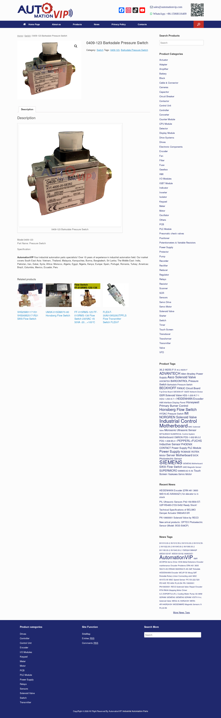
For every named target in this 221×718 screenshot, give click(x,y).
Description (27, 109)
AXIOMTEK (164, 381)
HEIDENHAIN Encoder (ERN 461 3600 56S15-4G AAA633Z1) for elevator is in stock (178, 494)
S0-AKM (198, 593)
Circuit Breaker (166, 96)
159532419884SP (189, 550)
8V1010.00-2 (164, 543)
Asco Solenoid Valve (181, 377)
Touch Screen (166, 329)
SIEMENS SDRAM (183, 597)
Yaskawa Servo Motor (180, 474)
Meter (162, 206)
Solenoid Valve (166, 311)
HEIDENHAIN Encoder (189, 398)
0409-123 (114, 50)
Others (162, 219)
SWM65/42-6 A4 (185, 470)
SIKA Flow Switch (170, 467)
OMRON (178, 437)
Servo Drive (165, 302)
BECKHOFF (167, 388)
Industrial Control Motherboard (178, 423)
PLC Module (165, 229)
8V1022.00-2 (166, 546)
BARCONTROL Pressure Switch (178, 382)
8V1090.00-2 (189, 546)
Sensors (163, 297)
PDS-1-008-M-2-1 (168, 440)
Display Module (167, 132)
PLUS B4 (178, 583)
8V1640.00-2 (176, 550)
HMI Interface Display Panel (172, 402)
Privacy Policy (119, 24)
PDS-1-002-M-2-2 (192, 437)
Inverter (163, 192)
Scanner (163, 288)
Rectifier (163, 265)
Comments (90, 643)
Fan (161, 155)
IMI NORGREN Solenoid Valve (178, 415)
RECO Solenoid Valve (180, 586)
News (96, 24)
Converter (164, 114)
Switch (28, 35)
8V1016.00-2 (187, 543)
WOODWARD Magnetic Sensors (186, 604)
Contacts (142, 24)
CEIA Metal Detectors (187, 562)
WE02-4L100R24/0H (180, 601)
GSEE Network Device (193, 391)
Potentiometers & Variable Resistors (177, 242)
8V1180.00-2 (164, 550)
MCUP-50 (183, 572)
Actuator (163, 59)
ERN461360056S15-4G (178, 569)
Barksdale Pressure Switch (134, 50)
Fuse (161, 165)
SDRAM (162, 597)
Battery (163, 73)
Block (162, 78)
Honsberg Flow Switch (178, 409)
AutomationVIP (176, 557)
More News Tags (181, 612)
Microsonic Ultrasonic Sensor (180, 430)
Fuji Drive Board (166, 391)
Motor (162, 210)
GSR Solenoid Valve (170, 395)
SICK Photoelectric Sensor (178, 456)
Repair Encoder (195, 586)
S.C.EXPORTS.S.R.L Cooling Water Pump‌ (177, 593)
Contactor (164, 101)
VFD (161, 352)
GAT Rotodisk (194, 569)
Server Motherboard (179, 455)
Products (77, 24)
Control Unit (165, 105)
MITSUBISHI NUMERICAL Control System (177, 434)
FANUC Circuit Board (188, 388)
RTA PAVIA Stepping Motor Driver (173, 590)
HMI (161, 174)
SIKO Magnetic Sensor (192, 467)
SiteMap (86, 633)
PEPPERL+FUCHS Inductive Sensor (180, 442)
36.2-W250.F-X (167, 369)
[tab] (27, 109)
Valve (162, 347)
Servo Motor (165, 306)
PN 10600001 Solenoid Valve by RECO (179, 517)
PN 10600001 (188, 583)
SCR (161, 293)
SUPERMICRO (168, 470)
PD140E (162, 583)
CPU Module (165, 123)
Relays (162, 279)
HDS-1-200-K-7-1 (190, 395)
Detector (163, 128)
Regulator (164, 274)
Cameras (163, 87)
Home (20, 35)
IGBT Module (166, 183)
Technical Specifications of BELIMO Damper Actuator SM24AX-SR (177, 511)
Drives (162, 142)
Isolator (163, 196)
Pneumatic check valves (171, 233)
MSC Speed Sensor (177, 579)
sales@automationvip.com (167, 7)
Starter (162, 315)
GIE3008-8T (178, 391)
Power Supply (166, 247)
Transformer (165, 338)
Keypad (163, 201)
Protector (164, 251)
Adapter (163, 64)
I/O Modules (165, 178)
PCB (161, 224)
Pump (162, 256)
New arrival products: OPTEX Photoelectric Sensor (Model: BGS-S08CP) (181, 523)
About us (56, 24)
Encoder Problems (178, 565)
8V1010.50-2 (176, 543)
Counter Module (167, 119)
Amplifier (163, 69)
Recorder (163, 260)
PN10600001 (164, 586)
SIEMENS (170, 462)
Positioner (164, 238)
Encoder (163, 151)
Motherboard (166, 437)
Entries (88, 638)
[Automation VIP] (45, 10)
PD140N (170, 583)
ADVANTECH (169, 373)
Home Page (34, 24)
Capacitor (164, 91)
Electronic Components (171, 146)
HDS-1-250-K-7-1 (167, 398)
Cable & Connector (168, 82)
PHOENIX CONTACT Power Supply (175, 446)
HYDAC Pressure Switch (171, 413)
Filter (161, 160)
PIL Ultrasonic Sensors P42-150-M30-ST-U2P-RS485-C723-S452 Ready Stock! (180, 503)
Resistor (163, 283)
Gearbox (163, 169)
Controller (164, 110)
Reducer (163, 270)
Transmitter (165, 343)
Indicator (163, 187)
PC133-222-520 (192, 579)
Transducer (164, 334)
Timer (162, 324)
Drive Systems (166, 137)
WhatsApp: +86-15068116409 (169, 13)
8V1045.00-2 (177, 546)
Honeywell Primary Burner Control (179, 404)
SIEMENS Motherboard (193, 463)
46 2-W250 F (182, 369)
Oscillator (164, 215)
